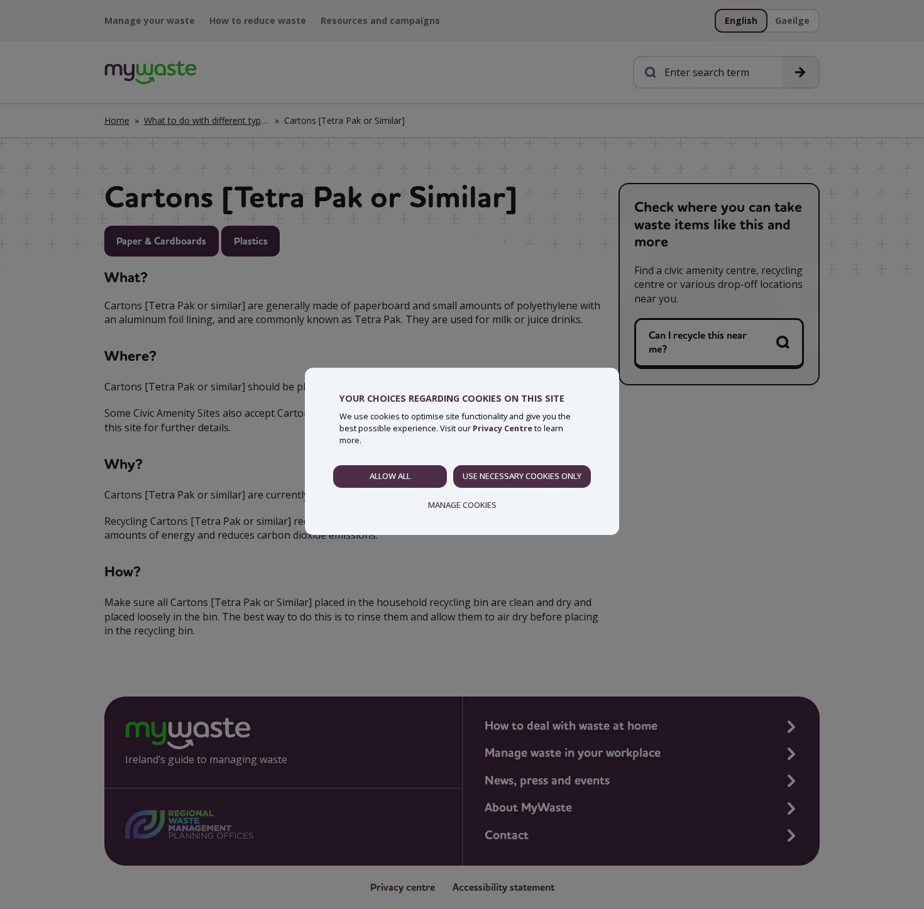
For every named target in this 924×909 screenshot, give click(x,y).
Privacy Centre (502, 428)
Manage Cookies (462, 504)
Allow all (390, 476)
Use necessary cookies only (522, 476)
